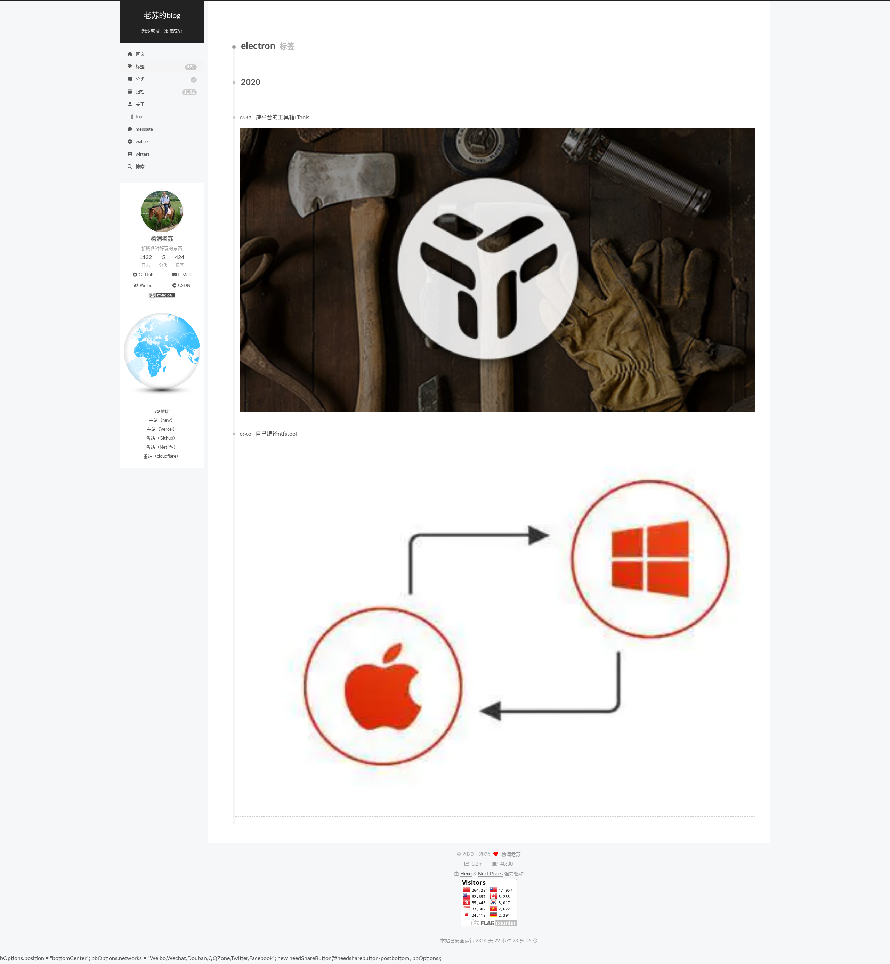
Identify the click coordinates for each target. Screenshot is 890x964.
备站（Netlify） (162, 447)
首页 (140, 54)
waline (142, 142)
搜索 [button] (140, 167)
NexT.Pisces (490, 874)
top (139, 117)
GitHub (146, 275)
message (144, 129)
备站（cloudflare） (162, 456)
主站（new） (162, 420)
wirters (143, 154)
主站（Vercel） (162, 429)
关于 (140, 104)
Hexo (466, 874)
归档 (165, 92)
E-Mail (184, 275)
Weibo (146, 286)
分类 (165, 79)
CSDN (184, 286)
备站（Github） (162, 438)
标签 (165, 67)
